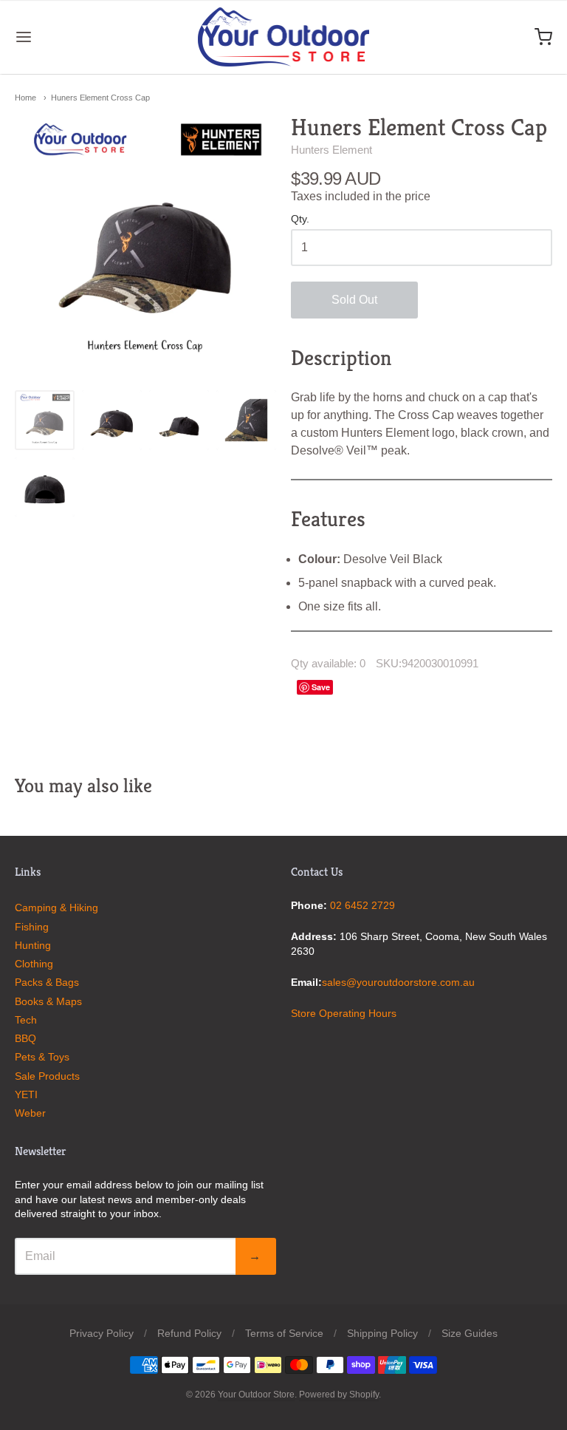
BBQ (25, 1038)
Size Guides (469, 1333)
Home (25, 97)
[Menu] (69, 37)
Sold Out (354, 299)
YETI (26, 1094)
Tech (26, 1020)
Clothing (34, 964)
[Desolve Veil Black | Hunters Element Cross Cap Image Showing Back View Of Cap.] (45, 487)
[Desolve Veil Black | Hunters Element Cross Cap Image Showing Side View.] (179, 420)
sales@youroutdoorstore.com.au (398, 982)
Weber (30, 1113)
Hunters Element (331, 149)
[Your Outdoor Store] (284, 37)
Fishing (32, 927)
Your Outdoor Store (256, 1394)
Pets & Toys (42, 1057)
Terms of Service (284, 1333)
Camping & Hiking (56, 907)
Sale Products (47, 1076)
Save (321, 686)
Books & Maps (48, 1001)
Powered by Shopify (339, 1394)
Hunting (33, 945)
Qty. (300, 219)
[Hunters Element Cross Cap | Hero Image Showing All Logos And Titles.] (45, 420)
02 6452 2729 (362, 905)
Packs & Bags (47, 982)
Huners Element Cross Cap (100, 97)
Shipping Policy (382, 1333)
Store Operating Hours (343, 1013)
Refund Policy (189, 1333)
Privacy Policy (101, 1333)
